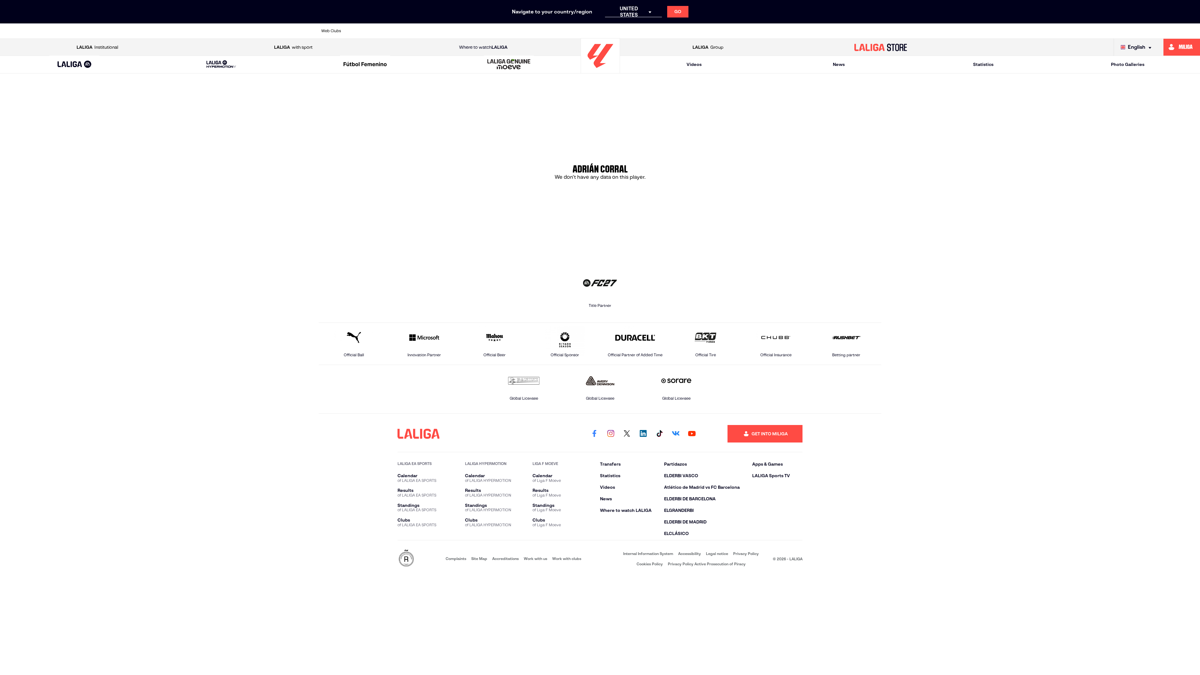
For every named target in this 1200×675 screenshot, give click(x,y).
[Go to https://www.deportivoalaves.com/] (470, 31)
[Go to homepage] (600, 70)
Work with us (535, 559)
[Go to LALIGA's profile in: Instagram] (610, 433)
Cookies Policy (650, 564)
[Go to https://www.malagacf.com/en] (605, 31)
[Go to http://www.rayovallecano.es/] (659, 31)
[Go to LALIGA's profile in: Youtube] (692, 433)
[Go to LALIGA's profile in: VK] (675, 433)
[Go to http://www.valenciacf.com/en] (847, 31)
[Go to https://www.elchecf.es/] (497, 31)
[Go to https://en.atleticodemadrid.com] (390, 31)
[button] (74, 64)
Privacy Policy (746, 554)
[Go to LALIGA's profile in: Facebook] (594, 433)
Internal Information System (648, 554)
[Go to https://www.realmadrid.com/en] (766, 31)
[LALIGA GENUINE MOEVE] (509, 65)
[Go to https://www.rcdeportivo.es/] (686, 31)
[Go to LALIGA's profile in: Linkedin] (643, 433)
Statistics (983, 64)
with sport (293, 47)
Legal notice (717, 554)
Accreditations (505, 559)
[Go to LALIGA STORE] (880, 47)
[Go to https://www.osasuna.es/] (417, 31)
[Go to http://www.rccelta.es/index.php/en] (443, 31)
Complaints (456, 559)
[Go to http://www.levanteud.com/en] (578, 31)
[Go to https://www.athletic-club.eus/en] (363, 31)
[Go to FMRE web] (406, 559)
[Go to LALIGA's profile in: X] (626, 433)
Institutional (97, 47)
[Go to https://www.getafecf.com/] (551, 31)
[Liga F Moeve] (365, 65)
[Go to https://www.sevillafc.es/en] (820, 31)
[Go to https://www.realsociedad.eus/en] (793, 31)
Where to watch (483, 47)
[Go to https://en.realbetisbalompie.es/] (739, 31)
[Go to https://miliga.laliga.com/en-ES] (1181, 47)
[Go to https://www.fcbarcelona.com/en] (524, 31)
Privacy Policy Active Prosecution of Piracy (707, 564)
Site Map (479, 559)
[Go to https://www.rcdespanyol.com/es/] (713, 31)
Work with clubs (566, 559)
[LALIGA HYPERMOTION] (221, 64)
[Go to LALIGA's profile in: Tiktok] (659, 433)
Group (707, 47)
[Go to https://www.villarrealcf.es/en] (874, 31)
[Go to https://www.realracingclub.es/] (632, 31)
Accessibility (689, 554)
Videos (694, 64)
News (839, 64)
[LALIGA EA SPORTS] (74, 65)
